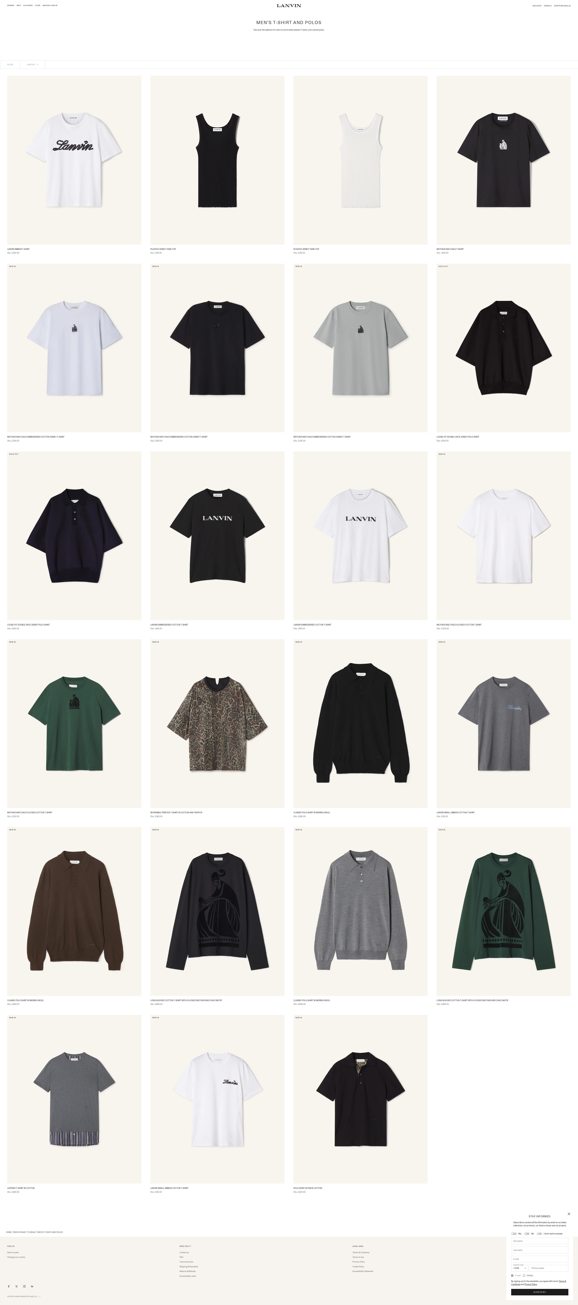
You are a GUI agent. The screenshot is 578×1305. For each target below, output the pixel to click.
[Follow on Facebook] (8, 1286)
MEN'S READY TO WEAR (25, 1232)
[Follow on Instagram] (24, 1286)
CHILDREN (28, 5)
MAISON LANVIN (50, 5)
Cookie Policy (358, 1266)
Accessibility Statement (363, 1271)
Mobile (530, 1275)
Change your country (16, 1257)
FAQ (181, 1257)
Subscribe (539, 1292)
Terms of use (358, 1257)
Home (9, 1232)
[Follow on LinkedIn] (32, 1286)
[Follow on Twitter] (16, 1286)
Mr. (532, 1233)
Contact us (184, 1252)
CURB (37, 5)
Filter (10, 64)
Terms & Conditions (361, 1252)
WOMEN (10, 5)
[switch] (514, 1234)
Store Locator (13, 1252)
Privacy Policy (531, 1284)
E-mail (518, 1275)
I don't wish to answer (553, 1233)
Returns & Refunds (188, 1271)
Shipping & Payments (189, 1266)
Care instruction (186, 1262)
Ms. (520, 1233)
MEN (19, 5)
